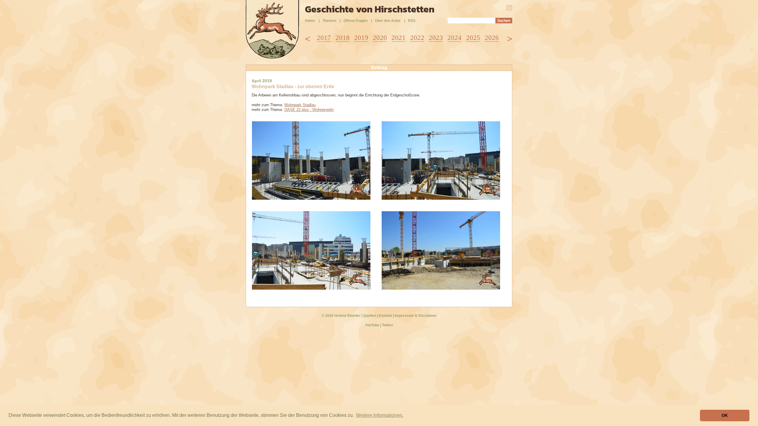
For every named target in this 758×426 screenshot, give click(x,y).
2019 (361, 37)
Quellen (369, 316)
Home (310, 21)
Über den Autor (388, 21)
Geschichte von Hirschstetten (369, 9)
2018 (342, 37)
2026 (492, 37)
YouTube (372, 325)
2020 (380, 37)
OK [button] (725, 415)
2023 (436, 37)
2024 (454, 37)
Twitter (387, 325)
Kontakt (385, 316)
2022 (417, 37)
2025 (473, 37)
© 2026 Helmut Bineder (341, 316)
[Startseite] (272, 56)
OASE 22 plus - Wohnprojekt (309, 109)
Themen (329, 21)
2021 (398, 37)
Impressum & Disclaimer (416, 316)
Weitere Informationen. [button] (379, 415)
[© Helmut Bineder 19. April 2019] (311, 198)
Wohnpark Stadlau (300, 105)
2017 (324, 37)
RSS (411, 21)
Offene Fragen (355, 21)
